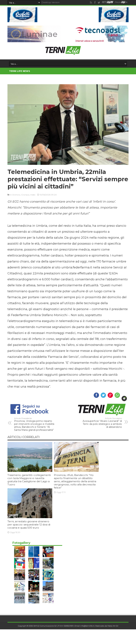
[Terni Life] (63, 53)
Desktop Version (51, 2)
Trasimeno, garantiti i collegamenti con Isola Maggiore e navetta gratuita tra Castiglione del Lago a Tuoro (29, 479)
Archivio (16, 194)
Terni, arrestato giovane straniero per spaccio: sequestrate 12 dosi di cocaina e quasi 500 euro (28, 524)
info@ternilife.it (87, 626)
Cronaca (25, 194)
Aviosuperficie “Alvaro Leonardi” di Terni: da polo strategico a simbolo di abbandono (102, 422)
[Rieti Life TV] (108, 2)
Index (32, 194)
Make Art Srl (112, 626)
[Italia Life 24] (121, 2)
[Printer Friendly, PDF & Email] (124, 398)
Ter (35, 71)
